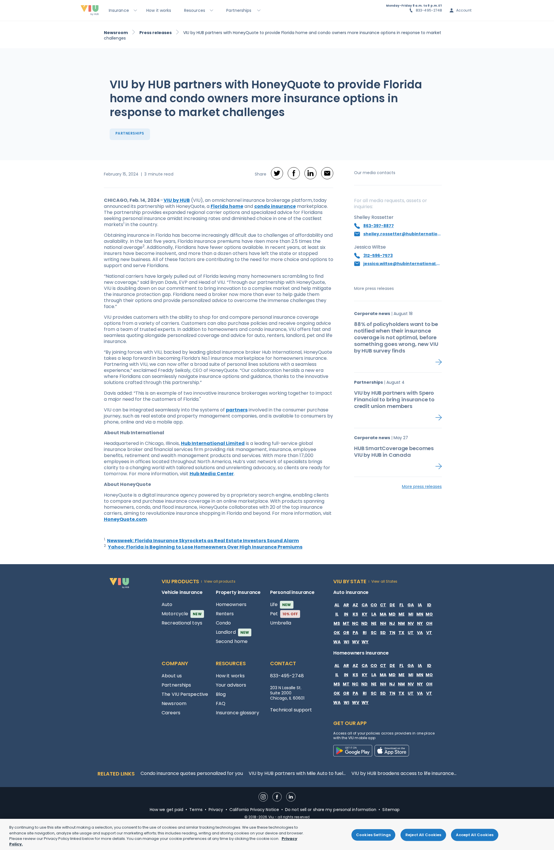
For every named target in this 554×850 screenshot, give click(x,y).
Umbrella (280, 623)
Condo (223, 623)
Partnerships (176, 685)
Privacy (216, 809)
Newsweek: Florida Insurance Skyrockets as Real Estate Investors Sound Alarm (203, 540)
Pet (284, 613)
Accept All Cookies (474, 835)
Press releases (155, 33)
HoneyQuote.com (125, 519)
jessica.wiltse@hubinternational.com (402, 263)
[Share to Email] (327, 174)
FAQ (220, 703)
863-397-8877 (378, 225)
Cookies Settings (373, 835)
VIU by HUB (177, 200)
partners (237, 410)
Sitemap (391, 809)
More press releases (422, 486)
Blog (221, 694)
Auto (167, 604)
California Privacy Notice (254, 809)
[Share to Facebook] (294, 174)
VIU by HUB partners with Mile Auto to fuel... (297, 773)
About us (172, 675)
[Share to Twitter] (277, 174)
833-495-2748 (429, 10)
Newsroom (116, 33)
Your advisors (231, 685)
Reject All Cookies (423, 835)
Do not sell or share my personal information (330, 809)
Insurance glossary (237, 712)
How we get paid (167, 809)
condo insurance (275, 206)
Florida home (227, 206)
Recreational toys (182, 623)
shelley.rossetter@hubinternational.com (402, 233)
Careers (171, 712)
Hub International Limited (213, 443)
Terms (196, 809)
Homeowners (231, 604)
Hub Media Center (212, 473)
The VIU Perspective (185, 694)
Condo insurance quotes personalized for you (192, 773)
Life (280, 604)
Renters (225, 613)
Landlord (232, 632)
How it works (230, 675)
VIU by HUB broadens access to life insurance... (403, 773)
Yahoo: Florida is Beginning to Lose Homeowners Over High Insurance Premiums (205, 547)
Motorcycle (182, 613)
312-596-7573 (378, 255)
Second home (232, 641)
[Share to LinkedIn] (310, 174)
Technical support (291, 710)
